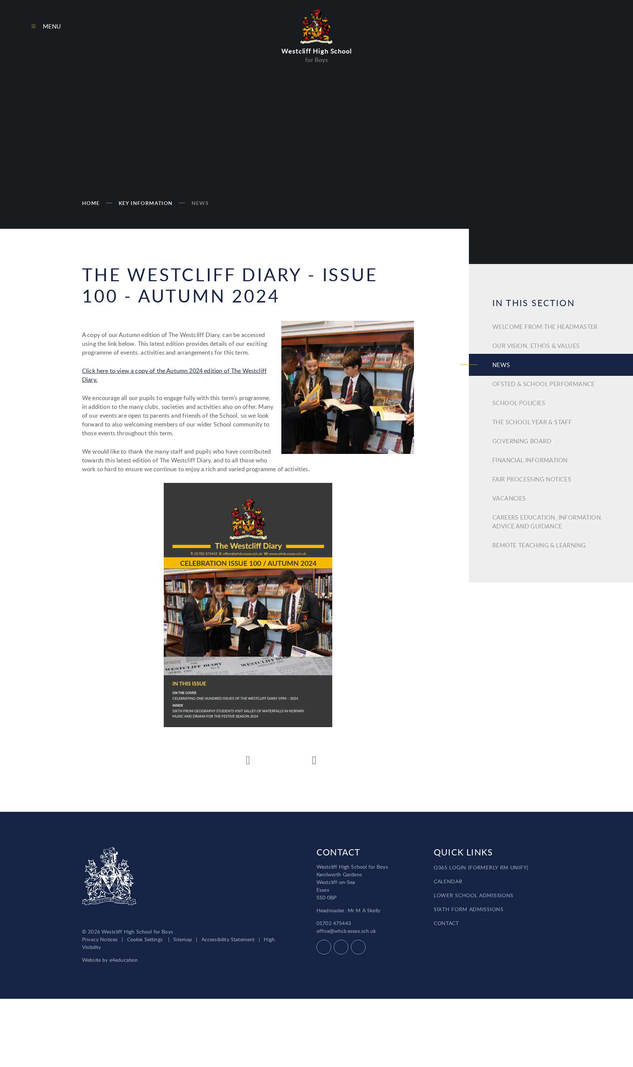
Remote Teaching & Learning (539, 545)
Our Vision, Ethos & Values (536, 346)
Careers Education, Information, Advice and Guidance (547, 521)
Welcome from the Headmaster (545, 327)
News (200, 202)
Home (91, 202)
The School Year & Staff (532, 422)
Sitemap (182, 939)
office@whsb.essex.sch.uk (346, 930)
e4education (124, 959)
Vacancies (509, 498)
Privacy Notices (100, 939)
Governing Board (521, 441)
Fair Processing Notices (531, 479)
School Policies (518, 403)
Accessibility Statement (228, 939)
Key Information (146, 202)
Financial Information (529, 460)
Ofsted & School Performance (543, 384)
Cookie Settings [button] (145, 939)
